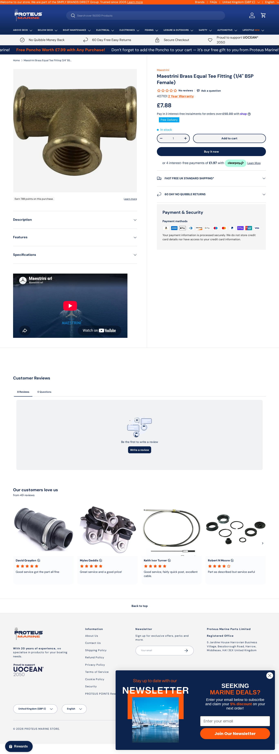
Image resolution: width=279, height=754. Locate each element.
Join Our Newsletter (235, 733)
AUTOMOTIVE (225, 30)
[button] (263, 15)
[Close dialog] (269, 675)
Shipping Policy (96, 650)
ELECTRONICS (127, 30)
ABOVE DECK (20, 30)
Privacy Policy (95, 664)
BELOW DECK (45, 30)
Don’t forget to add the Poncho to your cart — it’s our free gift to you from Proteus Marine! (172, 49)
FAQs (213, 2)
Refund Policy (94, 657)
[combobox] (145, 15)
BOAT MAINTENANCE (74, 30)
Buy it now (211, 151)
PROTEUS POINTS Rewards (103, 693)
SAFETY (203, 30)
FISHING (149, 30)
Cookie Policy (94, 679)
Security (91, 686)
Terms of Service (97, 672)
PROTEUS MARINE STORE (42, 729)
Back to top (140, 606)
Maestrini (163, 70)
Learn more (135, 2)
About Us (91, 636)
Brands (199, 2)
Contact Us (93, 643)
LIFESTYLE (251, 30)
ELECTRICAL (102, 30)
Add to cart (229, 138)
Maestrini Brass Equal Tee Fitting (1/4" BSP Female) (48, 60)
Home (16, 60)
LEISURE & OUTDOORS (176, 30)
